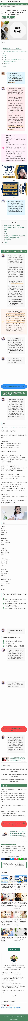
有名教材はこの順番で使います (11, 61)
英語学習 (4, 16)
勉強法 (19, 846)
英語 (10, 852)
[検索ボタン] (26, 1)
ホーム (4, 1016)
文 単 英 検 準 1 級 (22, 848)
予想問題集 (8, 846)
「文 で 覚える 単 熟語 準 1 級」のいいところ (14, 59)
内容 (5, 55)
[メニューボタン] (1, 1)
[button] (3, 859)
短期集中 (11, 850)
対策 (23, 846)
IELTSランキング (4, 1007)
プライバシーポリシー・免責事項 (12, 1016)
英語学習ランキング (12, 1007)
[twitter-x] (13, 995)
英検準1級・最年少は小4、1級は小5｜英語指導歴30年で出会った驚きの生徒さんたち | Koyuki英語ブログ (18, 833)
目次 (5, 57)
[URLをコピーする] (25, 859)
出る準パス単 (14, 846)
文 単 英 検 (15, 848)
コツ (4, 846)
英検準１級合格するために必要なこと (12, 49)
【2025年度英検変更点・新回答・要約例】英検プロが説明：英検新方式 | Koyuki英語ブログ (17, 759)
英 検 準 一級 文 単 (18, 850)
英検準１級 (12, 16)
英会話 (24, 850)
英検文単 (6, 852)
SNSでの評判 (7, 63)
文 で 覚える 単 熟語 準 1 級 (6, 848)
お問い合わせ (22, 1016)
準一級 (3, 850)
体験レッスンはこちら (14, 949)
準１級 (7, 850)
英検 (8, 16)
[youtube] (15, 995)
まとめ (4, 66)
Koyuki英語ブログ (14, 1)
